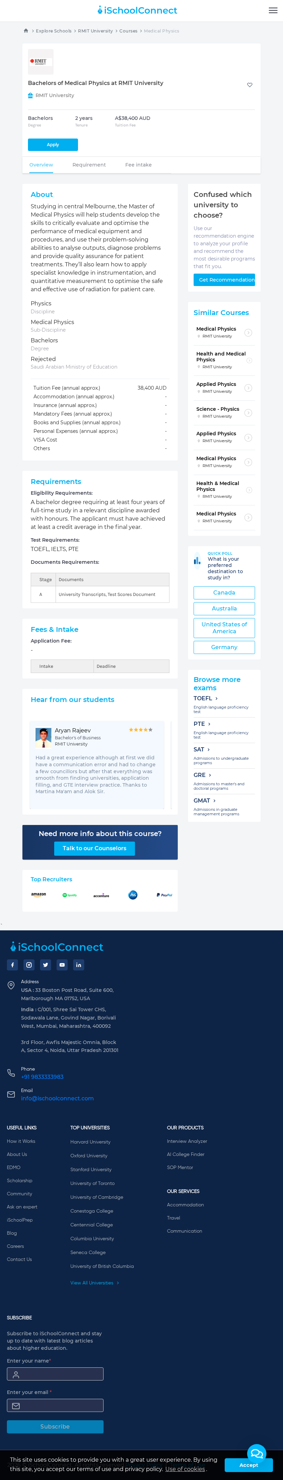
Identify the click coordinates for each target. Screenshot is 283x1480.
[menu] (273, 11)
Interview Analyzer (187, 1141)
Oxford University (88, 1156)
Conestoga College (91, 1211)
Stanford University (90, 1169)
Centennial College (91, 1225)
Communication (184, 1231)
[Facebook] (12, 964)
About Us (17, 1154)
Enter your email (29, 1392)
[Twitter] (45, 964)
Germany (224, 647)
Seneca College (88, 1252)
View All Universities (92, 1283)
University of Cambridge (96, 1197)
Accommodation (185, 1205)
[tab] (41, 164)
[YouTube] (62, 964)
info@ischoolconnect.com (57, 1098)
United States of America (224, 628)
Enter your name (29, 1361)
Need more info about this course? (100, 833)
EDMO (13, 1167)
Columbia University (92, 1238)
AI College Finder (185, 1154)
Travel (173, 1218)
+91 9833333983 (42, 1077)
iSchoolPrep (20, 1220)
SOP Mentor (180, 1167)
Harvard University (90, 1142)
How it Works (21, 1141)
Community (19, 1194)
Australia (224, 608)
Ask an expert (22, 1207)
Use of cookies (185, 1469)
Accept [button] (249, 1465)
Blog (12, 1233)
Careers (15, 1246)
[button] (256, 1453)
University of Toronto (92, 1183)
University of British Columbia (102, 1266)
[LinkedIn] (78, 964)
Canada (224, 592)
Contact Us (19, 1259)
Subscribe (55, 1426)
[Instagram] (29, 964)
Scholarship (19, 1180)
